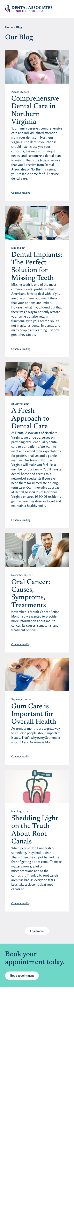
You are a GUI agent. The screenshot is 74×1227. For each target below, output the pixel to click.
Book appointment (22, 976)
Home (9, 27)
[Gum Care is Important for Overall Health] (37, 674)
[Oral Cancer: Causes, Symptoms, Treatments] (37, 550)
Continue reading (20, 192)
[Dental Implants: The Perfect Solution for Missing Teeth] (37, 223)
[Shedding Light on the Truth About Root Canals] (37, 786)
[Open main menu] (65, 9)
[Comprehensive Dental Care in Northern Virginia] (37, 67)
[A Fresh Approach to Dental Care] (37, 379)
